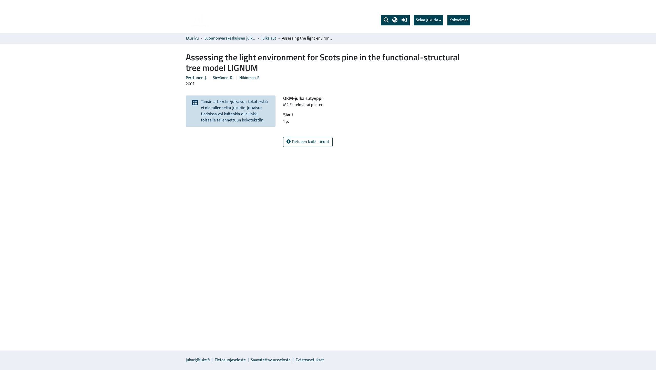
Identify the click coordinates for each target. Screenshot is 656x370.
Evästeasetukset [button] (310, 360)
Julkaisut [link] (268, 38)
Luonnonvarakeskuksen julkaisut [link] (230, 38)
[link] (201, 17)
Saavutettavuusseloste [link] (271, 360)
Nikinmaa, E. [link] (249, 77)
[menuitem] (428, 20)
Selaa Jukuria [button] (427, 20)
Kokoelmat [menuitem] (458, 20)
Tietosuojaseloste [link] (230, 360)
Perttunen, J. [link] (196, 77)
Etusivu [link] (192, 38)
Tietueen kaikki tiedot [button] (310, 141)
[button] (386, 20)
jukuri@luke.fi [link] (198, 360)
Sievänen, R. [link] (223, 77)
